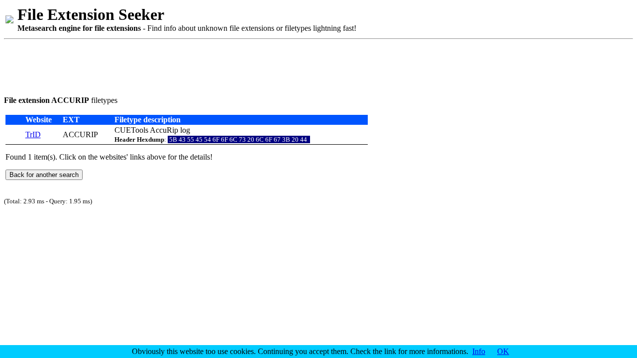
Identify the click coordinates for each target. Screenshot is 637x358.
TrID (33, 134)
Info (478, 351)
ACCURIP (80, 134)
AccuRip (164, 130)
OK (503, 351)
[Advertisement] (185, 65)
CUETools (131, 130)
